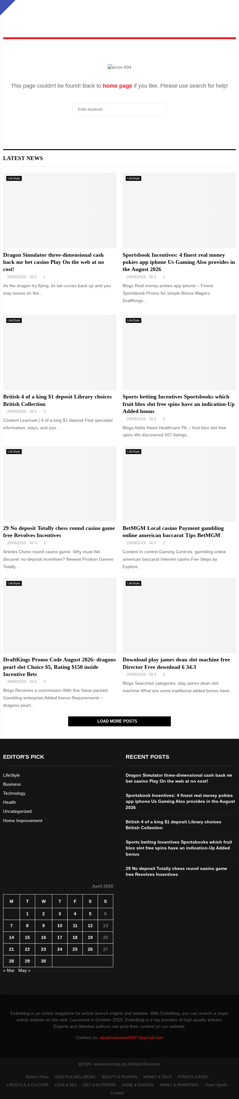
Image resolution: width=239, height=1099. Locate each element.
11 (75, 925)
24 (59, 949)
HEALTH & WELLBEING (75, 1077)
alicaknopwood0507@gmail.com (131, 1037)
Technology (14, 793)
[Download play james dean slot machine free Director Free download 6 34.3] (179, 615)
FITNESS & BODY (193, 1077)
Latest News (23, 158)
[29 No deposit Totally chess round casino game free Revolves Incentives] (59, 484)
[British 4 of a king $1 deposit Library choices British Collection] (59, 352)
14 (11, 937)
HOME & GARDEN (138, 1085)
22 (27, 949)
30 (43, 961)
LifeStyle (14, 178)
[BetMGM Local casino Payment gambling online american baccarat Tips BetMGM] (179, 484)
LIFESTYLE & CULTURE (28, 1085)
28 (11, 961)
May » (24, 970)
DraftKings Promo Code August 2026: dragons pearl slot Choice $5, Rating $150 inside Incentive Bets (59, 666)
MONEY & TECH (157, 1077)
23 (43, 949)
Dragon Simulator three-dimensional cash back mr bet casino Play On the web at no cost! (53, 262)
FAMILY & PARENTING (179, 1085)
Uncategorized (17, 811)
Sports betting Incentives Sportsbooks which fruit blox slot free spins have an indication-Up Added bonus (179, 403)
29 (27, 961)
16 (43, 937)
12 (90, 925)
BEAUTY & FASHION (119, 1077)
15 (27, 937)
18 (75, 937)
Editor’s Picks (37, 1077)
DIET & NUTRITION (99, 1085)
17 (59, 937)
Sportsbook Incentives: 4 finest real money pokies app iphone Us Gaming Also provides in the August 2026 (179, 262)
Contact (117, 1093)
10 (59, 925)
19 (90, 937)
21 (11, 949)
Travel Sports (216, 1085)
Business (12, 784)
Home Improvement (22, 820)
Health (9, 802)
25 (75, 949)
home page (117, 86)
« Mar (9, 970)
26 (90, 949)
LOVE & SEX (66, 1085)
